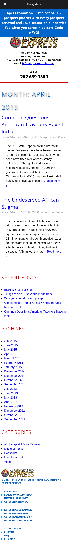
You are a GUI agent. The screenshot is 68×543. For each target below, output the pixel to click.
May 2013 (10, 397)
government (52, 479)
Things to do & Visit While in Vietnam (28, 294)
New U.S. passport (16, 498)
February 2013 (13, 406)
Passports (10, 453)
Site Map (9, 538)
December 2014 (14, 371)
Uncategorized (13, 457)
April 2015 (10, 354)
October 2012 (13, 415)
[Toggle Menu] (5, 4)
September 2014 (15, 384)
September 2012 (15, 419)
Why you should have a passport (25, 298)
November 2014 (14, 375)
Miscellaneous (13, 448)
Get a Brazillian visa (18, 509)
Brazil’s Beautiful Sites (18, 289)
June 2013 (11, 393)
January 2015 (13, 367)
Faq (6, 535)
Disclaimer (19, 479)
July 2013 (10, 388)
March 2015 (11, 358)
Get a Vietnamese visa (18, 520)
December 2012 (14, 410)
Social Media (12, 528)
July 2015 (10, 340)
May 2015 (10, 349)
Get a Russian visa (16, 513)
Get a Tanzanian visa (18, 516)
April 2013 (10, 401)
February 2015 (13, 362)
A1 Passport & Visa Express (22, 444)
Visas (7, 461)
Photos (9, 532)
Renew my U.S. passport (19, 494)
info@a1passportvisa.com (38, 63)
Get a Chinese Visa (16, 501)
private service (11, 483)
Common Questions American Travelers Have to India (34, 124)
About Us (10, 491)
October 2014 (13, 380)
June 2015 (11, 345)
